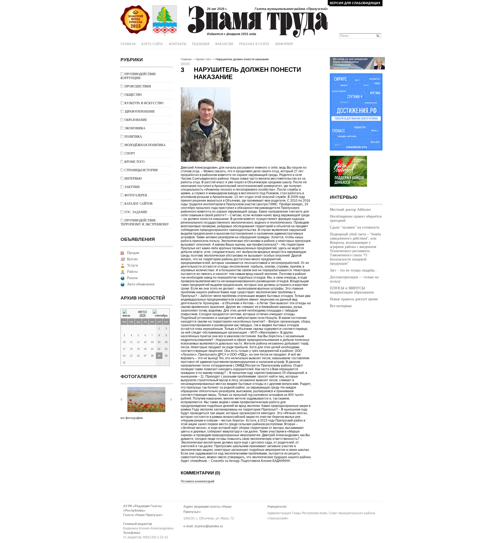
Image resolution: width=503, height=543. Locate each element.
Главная (128, 44)
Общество (133, 95)
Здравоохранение (139, 111)
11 (131, 342)
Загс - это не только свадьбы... (354, 270)
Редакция (200, 44)
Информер (284, 44)
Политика (133, 136)
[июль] (127, 313)
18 (131, 348)
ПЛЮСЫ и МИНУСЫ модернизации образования (352, 290)
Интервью (133, 178)
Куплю (132, 259)
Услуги (132, 265)
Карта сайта (152, 44)
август (142, 311)
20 (145, 348)
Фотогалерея (135, 195)
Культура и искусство (143, 103)
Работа (132, 272)
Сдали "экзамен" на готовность (354, 227)
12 (138, 342)
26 (138, 355)
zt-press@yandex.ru (208, 526)
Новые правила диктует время (354, 299)
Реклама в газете (254, 44)
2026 (142, 315)
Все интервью (341, 306)
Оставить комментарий (197, 481)
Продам (133, 253)
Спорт (129, 153)
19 (138, 348)
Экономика (134, 128)
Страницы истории (141, 170)
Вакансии (224, 44)
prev (121, 399)
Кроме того (134, 162)
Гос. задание (135, 212)
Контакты (177, 44)
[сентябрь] (160, 313)
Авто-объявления (140, 284)
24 (124, 355)
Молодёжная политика (145, 145)
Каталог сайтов (138, 204)
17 (124, 348)
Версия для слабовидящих (355, 3)
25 (131, 355)
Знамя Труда (135, 19)
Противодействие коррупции (138, 76)
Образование (135, 120)
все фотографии (132, 418)
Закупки (132, 187)
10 (124, 342)
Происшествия (137, 86)
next (171, 399)
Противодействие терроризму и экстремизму (145, 222)
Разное (132, 278)
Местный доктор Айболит (350, 210)
